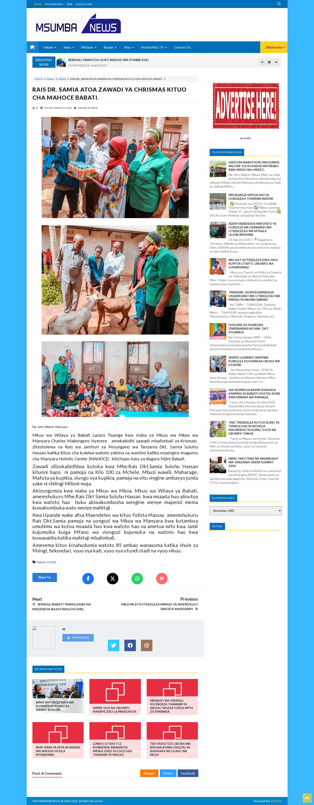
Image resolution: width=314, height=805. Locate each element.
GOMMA (276, 801)
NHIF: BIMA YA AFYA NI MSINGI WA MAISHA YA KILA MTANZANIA (58, 751)
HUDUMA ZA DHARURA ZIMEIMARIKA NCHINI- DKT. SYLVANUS (248, 328)
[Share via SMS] (162, 578)
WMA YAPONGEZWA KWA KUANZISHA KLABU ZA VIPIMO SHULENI (55, 706)
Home (38, 4)
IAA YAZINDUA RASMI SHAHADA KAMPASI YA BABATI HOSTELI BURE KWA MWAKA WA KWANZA (254, 393)
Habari (50, 79)
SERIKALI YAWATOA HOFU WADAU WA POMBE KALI (108, 60)
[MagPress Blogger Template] (94, 23)
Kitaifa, (93, 107)
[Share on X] (112, 578)
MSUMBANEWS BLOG (46, 801)
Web (69, 4)
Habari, (83, 107)
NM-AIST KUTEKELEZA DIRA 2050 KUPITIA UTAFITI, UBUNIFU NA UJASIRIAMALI (252, 263)
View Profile (80, 637)
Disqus (168, 773)
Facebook (188, 773)
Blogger (149, 773)
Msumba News (54, 4)
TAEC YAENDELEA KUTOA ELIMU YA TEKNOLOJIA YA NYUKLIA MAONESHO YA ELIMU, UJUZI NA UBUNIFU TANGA (253, 428)
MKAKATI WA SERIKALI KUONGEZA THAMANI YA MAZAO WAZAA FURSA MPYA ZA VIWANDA (171, 706)
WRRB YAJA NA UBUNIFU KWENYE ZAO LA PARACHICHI (114, 709)
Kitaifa (62, 79)
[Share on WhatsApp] (137, 578)
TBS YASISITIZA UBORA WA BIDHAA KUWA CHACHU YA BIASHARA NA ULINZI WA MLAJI (170, 749)
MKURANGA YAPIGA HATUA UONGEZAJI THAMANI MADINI (250, 196)
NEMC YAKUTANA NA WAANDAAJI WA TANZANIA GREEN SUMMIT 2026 (253, 462)
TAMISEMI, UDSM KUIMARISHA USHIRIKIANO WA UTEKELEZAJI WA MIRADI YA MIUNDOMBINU (254, 295)
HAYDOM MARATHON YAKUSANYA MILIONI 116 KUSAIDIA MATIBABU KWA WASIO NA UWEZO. (253, 166)
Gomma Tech (84, 4)
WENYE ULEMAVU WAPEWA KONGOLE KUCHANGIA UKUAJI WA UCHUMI (254, 361)
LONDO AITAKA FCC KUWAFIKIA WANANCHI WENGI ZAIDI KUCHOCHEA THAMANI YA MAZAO (112, 749)
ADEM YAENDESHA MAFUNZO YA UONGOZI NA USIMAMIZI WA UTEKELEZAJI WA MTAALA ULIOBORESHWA (252, 229)
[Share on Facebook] (88, 578)
